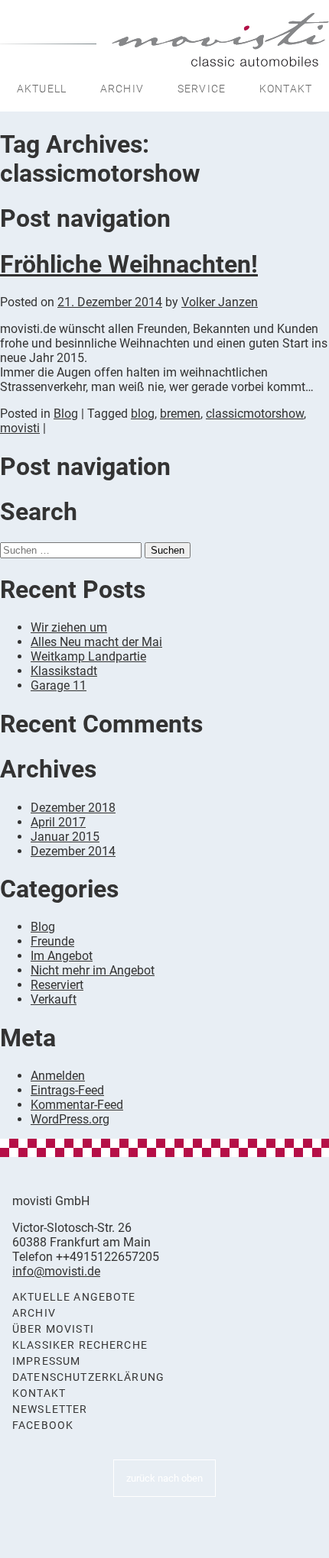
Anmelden (58, 1075)
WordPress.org (70, 1119)
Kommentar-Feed (77, 1104)
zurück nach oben (164, 1478)
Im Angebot (62, 956)
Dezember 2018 (73, 807)
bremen (180, 413)
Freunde (52, 941)
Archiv (122, 88)
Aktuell (42, 88)
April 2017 (58, 822)
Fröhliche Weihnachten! (129, 264)
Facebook (42, 1425)
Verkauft (54, 999)
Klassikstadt (64, 671)
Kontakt (285, 88)
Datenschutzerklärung (88, 1377)
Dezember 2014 (73, 851)
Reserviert (57, 985)
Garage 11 (58, 685)
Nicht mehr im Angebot (93, 970)
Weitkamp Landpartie (88, 656)
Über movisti (53, 1329)
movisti (20, 428)
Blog (66, 413)
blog (143, 413)
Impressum (46, 1361)
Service (202, 88)
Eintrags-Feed (67, 1090)
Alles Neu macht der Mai (96, 642)
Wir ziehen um (69, 627)
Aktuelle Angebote (74, 1297)
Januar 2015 (65, 836)
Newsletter (50, 1409)
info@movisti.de (56, 1271)
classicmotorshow (255, 413)
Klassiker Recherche (80, 1345)
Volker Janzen (219, 302)
